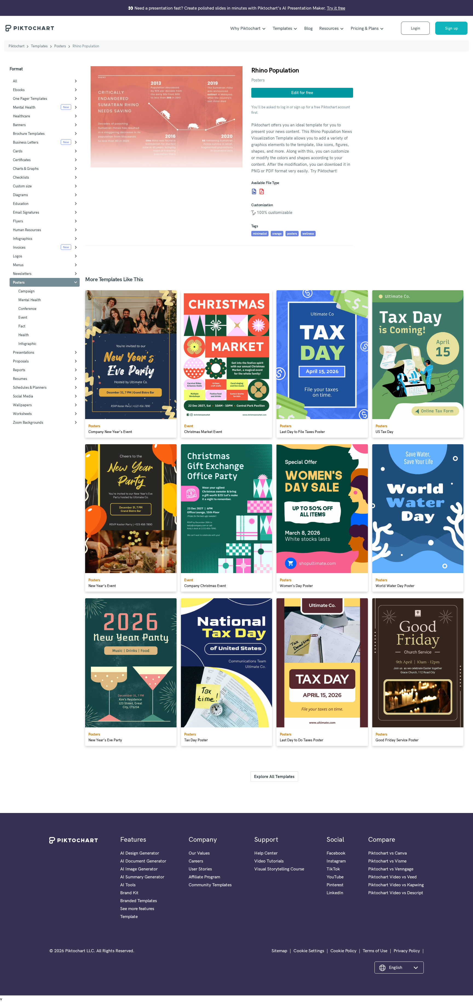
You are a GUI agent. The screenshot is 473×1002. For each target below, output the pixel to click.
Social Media (23, 396)
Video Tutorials (269, 861)
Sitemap (279, 950)
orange (277, 234)
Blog (308, 28)
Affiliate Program (204, 876)
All (15, 81)
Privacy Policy (407, 950)
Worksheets (22, 413)
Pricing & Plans (365, 28)
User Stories (200, 869)
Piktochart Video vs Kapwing (396, 884)
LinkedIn (335, 892)
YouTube (335, 876)
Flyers (18, 221)
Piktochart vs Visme (387, 861)
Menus (18, 265)
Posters (60, 46)
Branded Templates (138, 900)
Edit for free (302, 92)
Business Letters (25, 142)
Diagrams (20, 195)
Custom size (22, 186)
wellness (308, 234)
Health (23, 335)
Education (20, 203)
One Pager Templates (30, 98)
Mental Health (24, 107)
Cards (17, 151)
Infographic (27, 343)
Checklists (21, 177)
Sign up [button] (451, 28)
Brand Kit (129, 892)
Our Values (199, 853)
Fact (21, 326)
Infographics (22, 238)
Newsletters (22, 273)
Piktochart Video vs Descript (395, 892)
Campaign (26, 291)
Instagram (336, 861)
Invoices (19, 247)
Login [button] (415, 28)
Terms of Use (375, 950)
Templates (282, 28)
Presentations (23, 352)
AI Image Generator (139, 869)
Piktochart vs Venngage (390, 869)
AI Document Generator (143, 861)
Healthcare (21, 116)
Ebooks (19, 90)
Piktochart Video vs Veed (392, 876)
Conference (27, 308)
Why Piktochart (245, 28)
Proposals (21, 361)
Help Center (266, 853)
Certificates (22, 160)
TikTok (333, 869)
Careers (196, 861)
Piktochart (16, 46)
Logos (17, 256)
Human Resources (27, 230)
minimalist (260, 234)
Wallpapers (22, 405)
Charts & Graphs (26, 168)
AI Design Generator (139, 853)
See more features (137, 908)
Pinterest (335, 884)
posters (292, 234)
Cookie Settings (308, 950)
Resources (329, 28)
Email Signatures (26, 212)
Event (22, 317)
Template (129, 916)
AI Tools (127, 884)
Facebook (336, 853)
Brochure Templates (29, 133)
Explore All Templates (274, 776)
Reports (19, 370)
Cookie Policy (343, 950)
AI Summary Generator (142, 876)
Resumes (20, 378)
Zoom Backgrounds (28, 422)
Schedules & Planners (30, 387)
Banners (19, 125)
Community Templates (210, 884)
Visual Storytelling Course (279, 869)
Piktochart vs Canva (387, 853)
